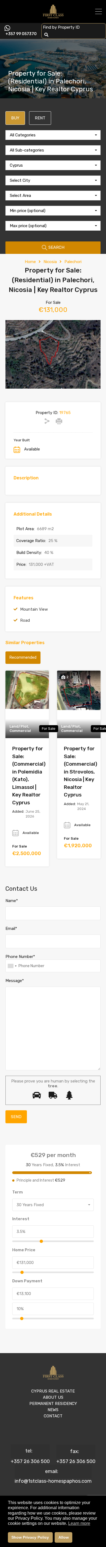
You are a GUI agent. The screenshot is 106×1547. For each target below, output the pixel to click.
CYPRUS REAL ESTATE (53, 1391)
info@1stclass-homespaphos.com (53, 1481)
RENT (40, 118)
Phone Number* (20, 956)
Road (25, 620)
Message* (14, 980)
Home (30, 261)
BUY (15, 118)
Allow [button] (63, 1537)
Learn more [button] (79, 1523)
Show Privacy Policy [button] (30, 1537)
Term (17, 1192)
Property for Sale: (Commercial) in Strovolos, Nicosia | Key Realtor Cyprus (80, 771)
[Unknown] (12, 966)
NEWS (53, 1409)
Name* (11, 900)
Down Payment (27, 1281)
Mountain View (34, 609)
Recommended (23, 657)
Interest (20, 1218)
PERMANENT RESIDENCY (53, 1403)
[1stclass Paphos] (53, 16)
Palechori (73, 261)
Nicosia (50, 261)
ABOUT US (53, 1397)
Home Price (23, 1249)
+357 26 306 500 (30, 1461)
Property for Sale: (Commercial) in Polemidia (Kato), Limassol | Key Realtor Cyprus (29, 775)
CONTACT (53, 1416)
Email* (11, 928)
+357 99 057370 (21, 34)
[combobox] (53, 135)
